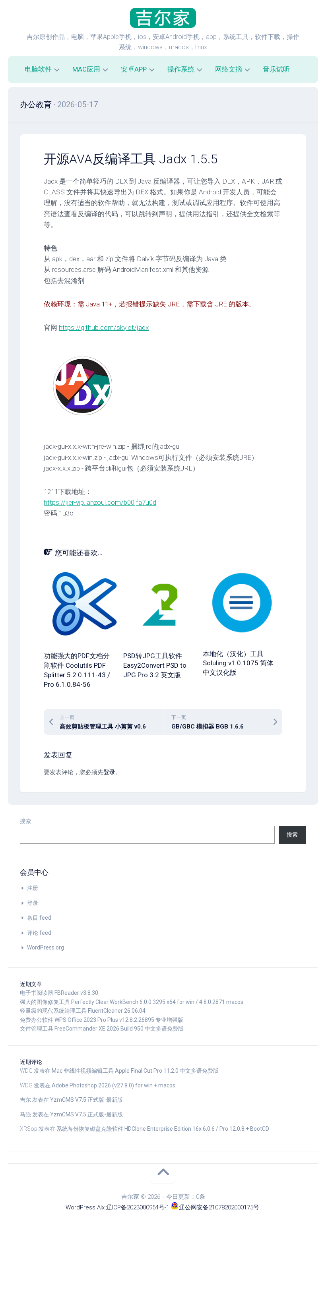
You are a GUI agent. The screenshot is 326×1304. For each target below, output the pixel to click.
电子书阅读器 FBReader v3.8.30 (59, 993)
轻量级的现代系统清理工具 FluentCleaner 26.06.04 (83, 1011)
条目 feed (39, 918)
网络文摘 (228, 69)
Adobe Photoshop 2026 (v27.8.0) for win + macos (113, 1085)
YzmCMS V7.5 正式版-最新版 (86, 1100)
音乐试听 (276, 69)
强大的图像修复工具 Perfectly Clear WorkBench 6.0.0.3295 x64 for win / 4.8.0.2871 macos (131, 1002)
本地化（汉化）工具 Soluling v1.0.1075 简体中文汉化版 (238, 663)
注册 (32, 888)
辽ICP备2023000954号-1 (137, 1207)
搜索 (25, 821)
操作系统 (180, 69)
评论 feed (39, 933)
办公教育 (36, 104)
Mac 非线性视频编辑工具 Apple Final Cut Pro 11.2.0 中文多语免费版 (135, 1071)
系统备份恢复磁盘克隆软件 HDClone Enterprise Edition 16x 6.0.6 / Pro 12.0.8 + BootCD (162, 1129)
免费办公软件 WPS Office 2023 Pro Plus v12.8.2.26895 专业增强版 (101, 1020)
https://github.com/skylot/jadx (104, 327)
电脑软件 (38, 69)
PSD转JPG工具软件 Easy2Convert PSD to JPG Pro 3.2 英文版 (154, 665)
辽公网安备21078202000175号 (219, 1207)
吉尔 (25, 1100)
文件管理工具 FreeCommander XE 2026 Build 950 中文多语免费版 (102, 1028)
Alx (101, 1207)
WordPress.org (45, 947)
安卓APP (134, 69)
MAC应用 (86, 69)
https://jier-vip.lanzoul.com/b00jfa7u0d (100, 502)
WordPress (80, 1207)
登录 (109, 772)
